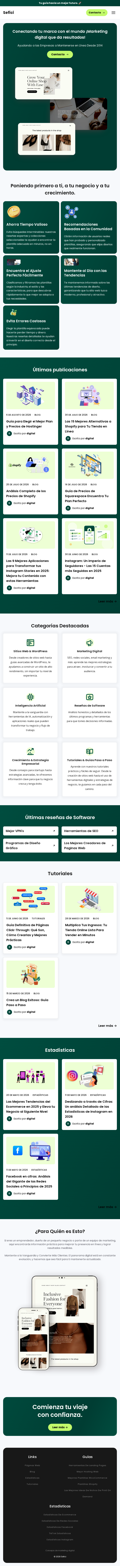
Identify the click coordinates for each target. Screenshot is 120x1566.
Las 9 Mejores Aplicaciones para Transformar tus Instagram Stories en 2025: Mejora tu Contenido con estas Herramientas (27, 571)
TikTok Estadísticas (60, 1533)
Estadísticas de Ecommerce (60, 1514)
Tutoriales (38, 918)
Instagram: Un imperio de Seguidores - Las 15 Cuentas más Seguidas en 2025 (87, 566)
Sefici (8, 12)
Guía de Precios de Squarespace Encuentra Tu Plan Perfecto (86, 496)
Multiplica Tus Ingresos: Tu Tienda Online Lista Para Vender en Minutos (86, 930)
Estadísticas (40, 1095)
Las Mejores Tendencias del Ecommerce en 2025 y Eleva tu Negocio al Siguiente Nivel (30, 1106)
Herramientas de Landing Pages (87, 1465)
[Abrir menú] (113, 12)
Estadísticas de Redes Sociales (60, 1520)
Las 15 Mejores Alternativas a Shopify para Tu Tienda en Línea (88, 426)
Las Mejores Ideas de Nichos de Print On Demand (87, 1493)
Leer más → (107, 601)
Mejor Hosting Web (88, 1471)
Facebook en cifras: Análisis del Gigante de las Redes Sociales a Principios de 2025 (29, 1181)
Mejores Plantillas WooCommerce (87, 1477)
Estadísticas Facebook (60, 1527)
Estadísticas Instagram (60, 1539)
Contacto (95, 12)
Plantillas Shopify (88, 1484)
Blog (38, 414)
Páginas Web (32, 1465)
